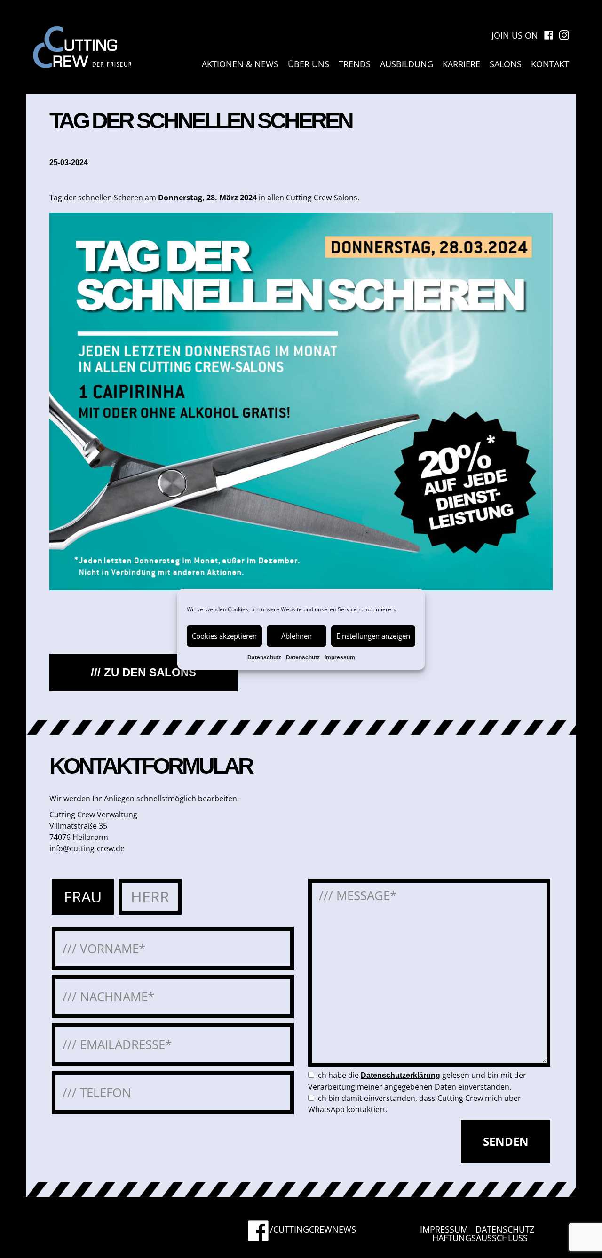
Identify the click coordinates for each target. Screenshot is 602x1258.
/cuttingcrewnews (313, 1230)
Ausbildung (406, 64)
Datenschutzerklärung (400, 1075)
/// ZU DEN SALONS (143, 672)
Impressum (340, 657)
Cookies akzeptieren (224, 636)
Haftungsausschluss (480, 1238)
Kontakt (550, 64)
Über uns (308, 64)
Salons (506, 64)
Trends (355, 64)
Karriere (461, 64)
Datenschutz (264, 657)
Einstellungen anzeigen (373, 636)
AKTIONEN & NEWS (240, 64)
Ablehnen (296, 636)
